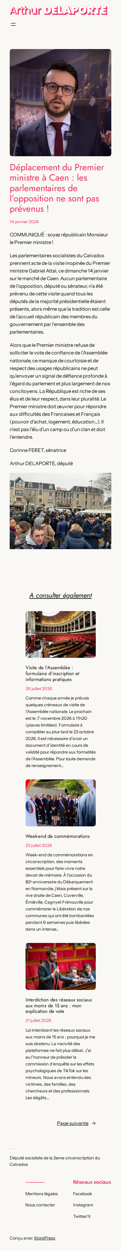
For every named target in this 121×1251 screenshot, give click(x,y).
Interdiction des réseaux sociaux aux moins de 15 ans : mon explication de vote (59, 1005)
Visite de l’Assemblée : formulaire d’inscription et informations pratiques (52, 673)
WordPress (44, 1238)
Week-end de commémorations (58, 836)
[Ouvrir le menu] (13, 24)
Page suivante (76, 1123)
